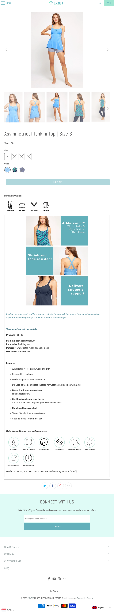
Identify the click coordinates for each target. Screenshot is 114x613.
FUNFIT (30, 598)
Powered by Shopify (85, 598)
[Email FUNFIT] (64, 579)
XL (29, 156)
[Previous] (6, 50)
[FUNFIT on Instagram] (59, 579)
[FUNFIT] (57, 3)
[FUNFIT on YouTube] (54, 579)
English (55, 591)
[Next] (107, 50)
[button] (101, 607)
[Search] (100, 3)
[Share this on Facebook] (52, 486)
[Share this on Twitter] (45, 486)
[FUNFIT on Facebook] (49, 579)
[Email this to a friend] (68, 486)
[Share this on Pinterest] (60, 486)
